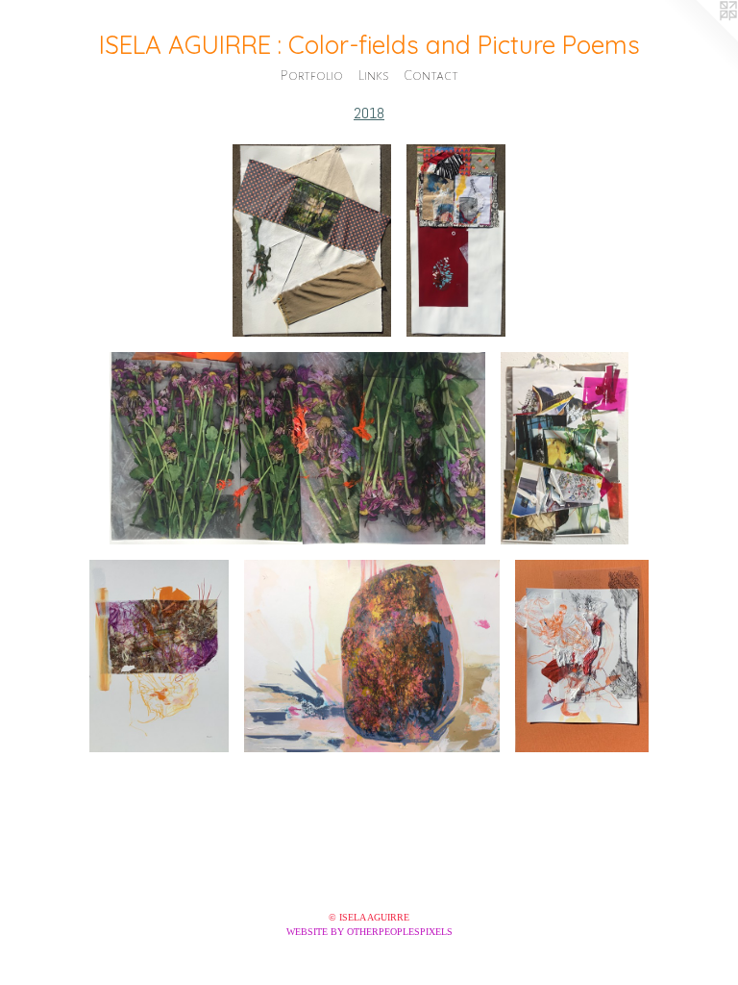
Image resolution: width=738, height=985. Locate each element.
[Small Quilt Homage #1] (456, 240)
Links (373, 75)
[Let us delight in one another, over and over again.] (297, 448)
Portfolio (312, 75)
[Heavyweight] (372, 656)
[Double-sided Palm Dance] (581, 656)
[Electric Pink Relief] (565, 448)
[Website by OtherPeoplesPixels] (699, 38)
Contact (431, 75)
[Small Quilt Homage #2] (312, 240)
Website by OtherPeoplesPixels (369, 931)
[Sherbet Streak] (158, 656)
